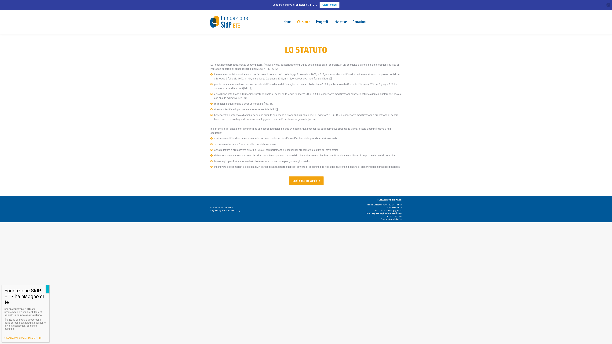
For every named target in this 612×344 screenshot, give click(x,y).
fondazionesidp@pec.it (391, 210)
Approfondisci (329, 4)
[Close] (608, 5)
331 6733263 (396, 216)
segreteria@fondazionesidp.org (225, 210)
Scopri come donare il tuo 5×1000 (23, 338)
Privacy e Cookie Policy (391, 219)
